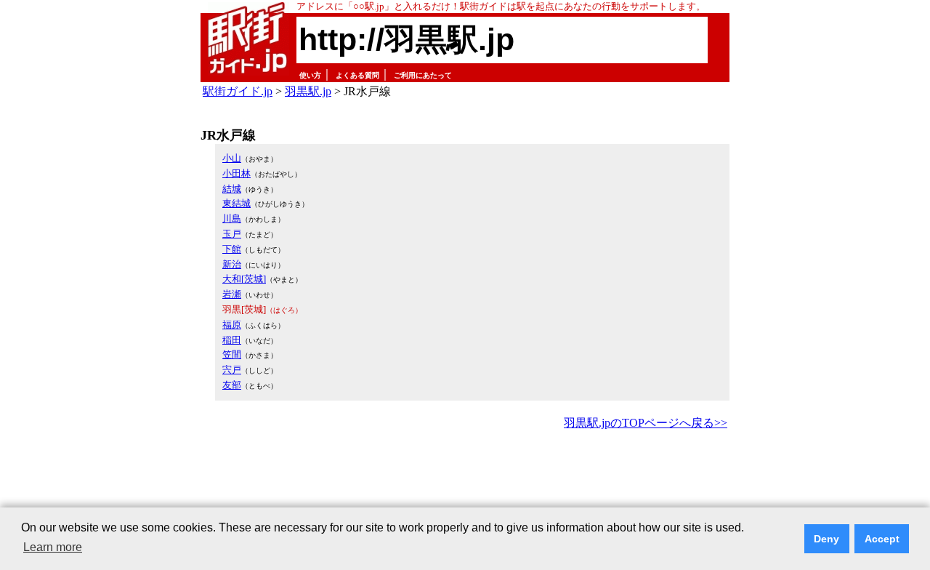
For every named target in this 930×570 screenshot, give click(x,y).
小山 (231, 158)
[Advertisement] (465, 473)
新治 (231, 264)
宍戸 (231, 369)
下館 (231, 249)
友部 (231, 385)
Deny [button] (826, 539)
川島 (231, 218)
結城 (231, 188)
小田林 (236, 173)
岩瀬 (231, 294)
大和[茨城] (244, 278)
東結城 (236, 203)
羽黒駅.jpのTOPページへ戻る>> (645, 423)
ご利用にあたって (423, 75)
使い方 (310, 75)
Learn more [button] (52, 547)
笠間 (231, 354)
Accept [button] (882, 539)
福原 (231, 324)
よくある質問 (357, 75)
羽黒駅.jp (308, 91)
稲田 (231, 339)
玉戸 (231, 233)
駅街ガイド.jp (237, 91)
